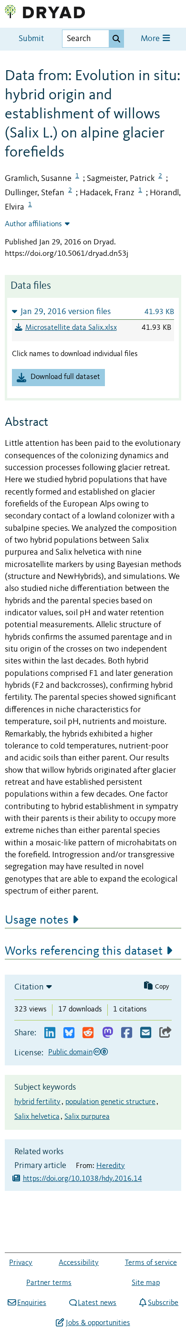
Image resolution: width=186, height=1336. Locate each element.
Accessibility (79, 1263)
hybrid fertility (37, 1102)
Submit (31, 39)
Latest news (97, 1303)
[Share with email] (145, 1033)
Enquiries (31, 1303)
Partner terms (49, 1283)
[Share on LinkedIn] (49, 1033)
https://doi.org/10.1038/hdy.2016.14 (82, 1179)
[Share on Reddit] (88, 1033)
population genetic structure (110, 1102)
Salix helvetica (37, 1117)
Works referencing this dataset (84, 951)
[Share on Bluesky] (68, 1033)
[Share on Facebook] (126, 1033)
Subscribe (163, 1303)
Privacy (20, 1263)
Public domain (70, 1052)
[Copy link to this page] (165, 1033)
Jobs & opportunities (98, 1323)
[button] (93, 311)
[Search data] (116, 39)
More (151, 39)
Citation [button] (29, 987)
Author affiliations (33, 224)
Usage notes (37, 920)
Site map (146, 1283)
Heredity (110, 1166)
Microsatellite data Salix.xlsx (71, 328)
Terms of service (151, 1263)
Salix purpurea (87, 1117)
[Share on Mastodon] (107, 1033)
